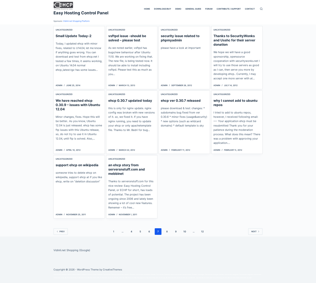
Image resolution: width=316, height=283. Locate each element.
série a (172, 274)
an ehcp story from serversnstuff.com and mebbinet (126, 169)
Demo (178, 9)
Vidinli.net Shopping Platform (76, 21)
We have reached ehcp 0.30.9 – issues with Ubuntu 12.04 (78, 105)
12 (202, 231)
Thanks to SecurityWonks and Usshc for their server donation (234, 40)
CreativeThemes (112, 269)
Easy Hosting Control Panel (80, 12)
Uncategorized (64, 30)
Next (254, 231)
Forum (208, 9)
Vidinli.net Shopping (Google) (71, 250)
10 (184, 231)
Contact (250, 9)
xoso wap (146, 278)
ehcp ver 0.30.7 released (181, 101)
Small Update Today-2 (74, 36)
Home (147, 9)
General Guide (193, 9)
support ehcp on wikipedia (77, 165)
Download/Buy (162, 9)
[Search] (261, 9)
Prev (62, 231)
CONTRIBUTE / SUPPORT (229, 9)
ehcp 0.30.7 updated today (130, 101)
